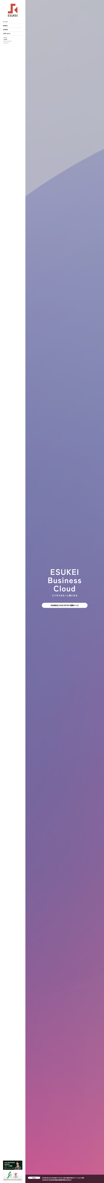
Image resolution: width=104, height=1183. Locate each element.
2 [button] (63, 1172)
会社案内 (5, 29)
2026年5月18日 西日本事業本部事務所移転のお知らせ (56, 1180)
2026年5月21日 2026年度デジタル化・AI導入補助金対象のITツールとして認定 (63, 1178)
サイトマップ (6, 43)
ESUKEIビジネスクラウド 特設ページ (65, 605)
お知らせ (5, 37)
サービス (5, 21)
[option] (64, 591)
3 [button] (66, 1172)
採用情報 (5, 39)
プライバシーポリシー (8, 41)
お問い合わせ (6, 33)
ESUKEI (13, 10)
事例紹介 (5, 25)
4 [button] (69, 1172)
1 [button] (60, 1172)
